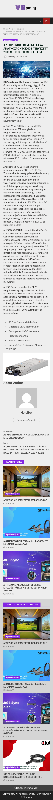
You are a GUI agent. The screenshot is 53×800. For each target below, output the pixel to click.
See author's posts (26, 420)
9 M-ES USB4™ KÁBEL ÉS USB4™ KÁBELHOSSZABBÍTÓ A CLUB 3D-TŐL (26, 755)
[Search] (39, 20)
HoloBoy (11, 56)
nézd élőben (46, 21)
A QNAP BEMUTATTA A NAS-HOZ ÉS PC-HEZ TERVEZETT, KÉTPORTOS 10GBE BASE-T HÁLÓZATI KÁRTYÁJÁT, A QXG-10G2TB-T (26, 448)
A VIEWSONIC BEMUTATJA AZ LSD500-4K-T (26, 481)
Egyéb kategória (10, 40)
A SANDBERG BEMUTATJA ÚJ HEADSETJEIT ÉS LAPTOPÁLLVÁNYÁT (26, 522)
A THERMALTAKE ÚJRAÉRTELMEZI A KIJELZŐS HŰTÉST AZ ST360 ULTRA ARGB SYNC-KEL (26, 566)
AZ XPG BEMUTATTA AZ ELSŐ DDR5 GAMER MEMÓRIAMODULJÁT (26, 434)
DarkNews (42, 793)
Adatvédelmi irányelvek (26, 787)
